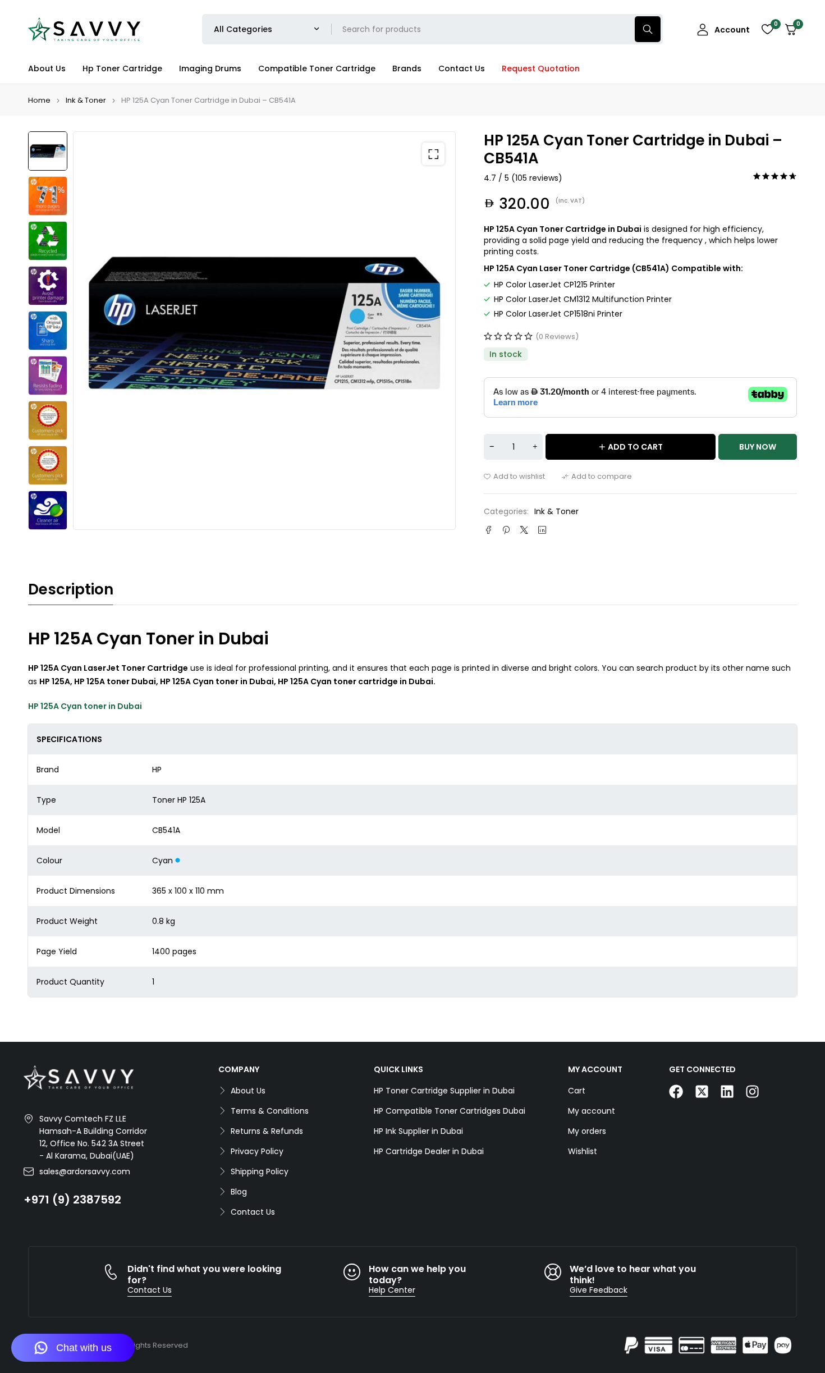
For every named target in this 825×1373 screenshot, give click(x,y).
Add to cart (635, 446)
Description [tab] (70, 589)
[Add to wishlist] (514, 477)
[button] (433, 154)
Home (39, 100)
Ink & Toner (86, 100)
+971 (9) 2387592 (72, 1199)
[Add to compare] (597, 477)
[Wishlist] (767, 29)
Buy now (757, 446)
